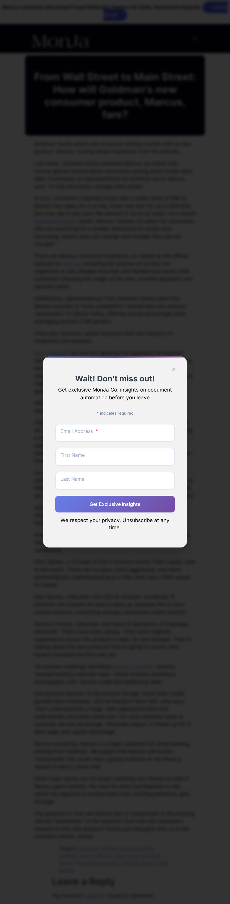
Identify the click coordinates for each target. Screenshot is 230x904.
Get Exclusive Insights (115, 504)
